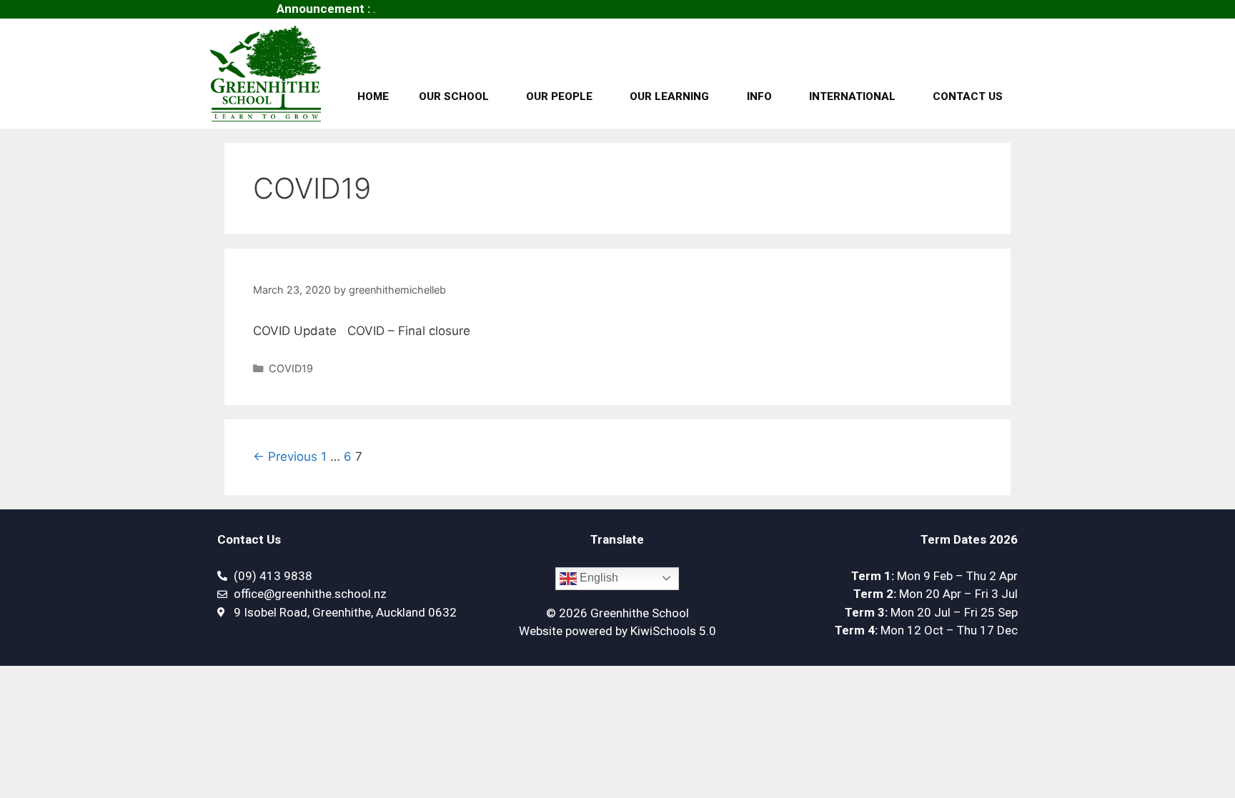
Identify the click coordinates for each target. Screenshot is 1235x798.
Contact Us (968, 96)
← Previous (285, 456)
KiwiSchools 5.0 (673, 631)
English (597, 578)
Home (373, 96)
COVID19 (291, 368)
